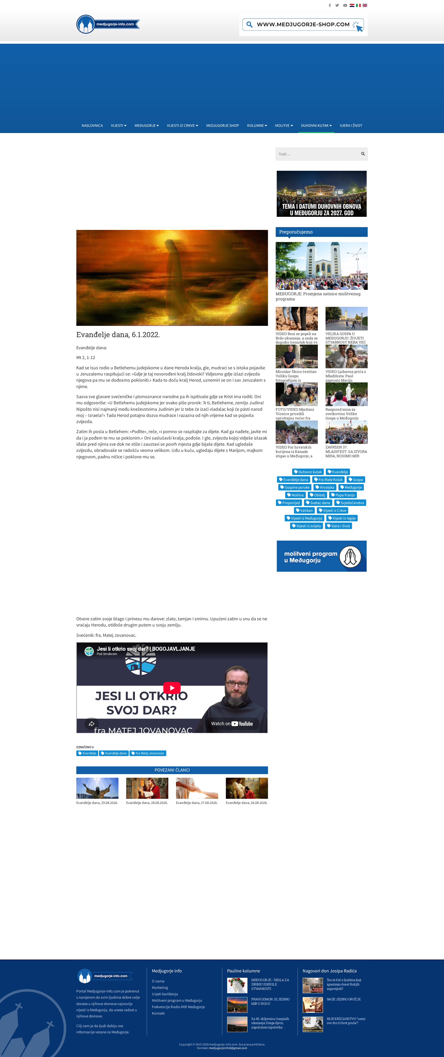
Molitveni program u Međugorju (177, 1000)
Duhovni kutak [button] (315, 125)
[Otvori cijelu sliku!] (172, 277)
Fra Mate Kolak (331, 479)
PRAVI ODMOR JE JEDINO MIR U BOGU (270, 1001)
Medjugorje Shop (222, 125)
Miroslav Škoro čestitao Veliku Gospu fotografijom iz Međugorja (296, 378)
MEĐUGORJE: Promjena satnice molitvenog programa (318, 296)
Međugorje (353, 487)
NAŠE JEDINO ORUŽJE (344, 999)
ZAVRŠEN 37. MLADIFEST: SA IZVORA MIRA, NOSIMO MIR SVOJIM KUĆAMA (346, 453)
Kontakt (158, 1013)
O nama (158, 981)
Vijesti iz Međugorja (306, 518)
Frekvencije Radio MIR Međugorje (178, 1006)
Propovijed (291, 502)
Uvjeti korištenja (165, 993)
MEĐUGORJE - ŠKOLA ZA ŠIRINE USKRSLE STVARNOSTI (270, 984)
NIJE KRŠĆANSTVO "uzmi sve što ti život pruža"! (346, 1020)
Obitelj (319, 494)
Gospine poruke (297, 487)
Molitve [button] (282, 125)
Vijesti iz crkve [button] (181, 125)
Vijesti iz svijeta (309, 525)
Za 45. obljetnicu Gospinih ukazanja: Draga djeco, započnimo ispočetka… (270, 1023)
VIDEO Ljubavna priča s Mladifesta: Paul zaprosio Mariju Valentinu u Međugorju (346, 378)
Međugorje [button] (145, 125)
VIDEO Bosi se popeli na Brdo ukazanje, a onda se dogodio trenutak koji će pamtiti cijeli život (297, 340)
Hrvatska (327, 487)
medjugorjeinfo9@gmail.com (228, 1048)
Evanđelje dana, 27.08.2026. (197, 803)
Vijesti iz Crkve (334, 510)
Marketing (160, 987)
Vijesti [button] (117, 125)
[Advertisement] (230, 80)
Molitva (298, 494)
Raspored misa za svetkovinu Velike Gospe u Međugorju (342, 413)
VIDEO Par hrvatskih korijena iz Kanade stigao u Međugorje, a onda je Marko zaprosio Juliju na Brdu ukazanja (296, 456)
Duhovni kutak (310, 471)
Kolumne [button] (255, 125)
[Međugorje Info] (108, 23)
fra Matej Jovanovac (150, 753)
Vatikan (306, 510)
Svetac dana (320, 502)
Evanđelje (89, 753)
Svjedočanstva (352, 502)
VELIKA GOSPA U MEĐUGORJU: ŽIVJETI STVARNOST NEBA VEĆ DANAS (346, 340)
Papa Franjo (345, 494)
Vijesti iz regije (344, 518)
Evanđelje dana (116, 753)
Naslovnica (92, 125)
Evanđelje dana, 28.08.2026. (147, 803)
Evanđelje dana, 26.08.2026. (246, 803)
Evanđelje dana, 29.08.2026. (97, 803)
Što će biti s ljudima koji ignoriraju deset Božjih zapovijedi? (344, 984)
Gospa (358, 479)
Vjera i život (351, 125)
